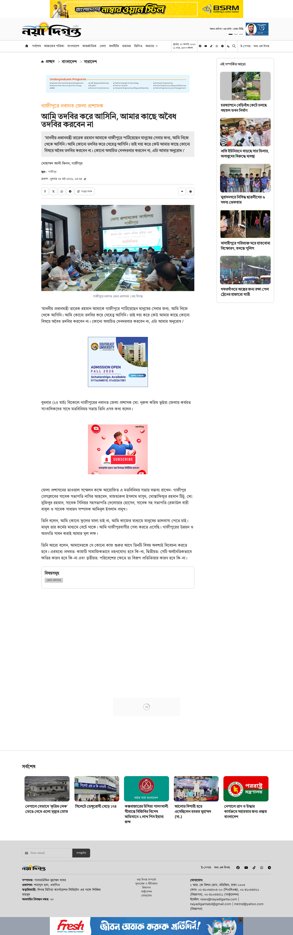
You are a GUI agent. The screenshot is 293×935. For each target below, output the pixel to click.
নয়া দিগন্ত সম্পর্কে (146, 907)
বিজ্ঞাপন (146, 915)
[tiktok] (211, 46)
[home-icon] (26, 46)
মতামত (126, 46)
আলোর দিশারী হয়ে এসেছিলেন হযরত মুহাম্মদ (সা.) (193, 839)
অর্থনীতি (114, 46)
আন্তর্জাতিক (89, 46)
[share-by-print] (190, 191)
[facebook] (200, 46)
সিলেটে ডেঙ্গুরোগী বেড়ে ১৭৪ (95, 834)
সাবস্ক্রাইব (81, 881)
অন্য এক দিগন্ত (261, 46)
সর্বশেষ (36, 46)
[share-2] (53, 191)
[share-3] (62, 191)
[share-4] (70, 191)
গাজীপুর (52, 172)
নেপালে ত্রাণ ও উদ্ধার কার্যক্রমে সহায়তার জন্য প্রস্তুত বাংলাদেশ (245, 839)
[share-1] (45, 191)
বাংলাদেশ (73, 46)
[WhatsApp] (217, 46)
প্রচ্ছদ (50, 61)
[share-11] (182, 191)
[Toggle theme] (229, 46)
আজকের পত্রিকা (54, 46)
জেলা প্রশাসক (54, 580)
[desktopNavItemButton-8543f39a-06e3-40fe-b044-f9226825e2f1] (156, 45)
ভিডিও (138, 46)
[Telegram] (222, 46)
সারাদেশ (90, 61)
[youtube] (205, 46)
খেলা (103, 46)
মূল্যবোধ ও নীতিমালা (146, 911)
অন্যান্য (150, 46)
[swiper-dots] (231, 34)
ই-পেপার (245, 46)
